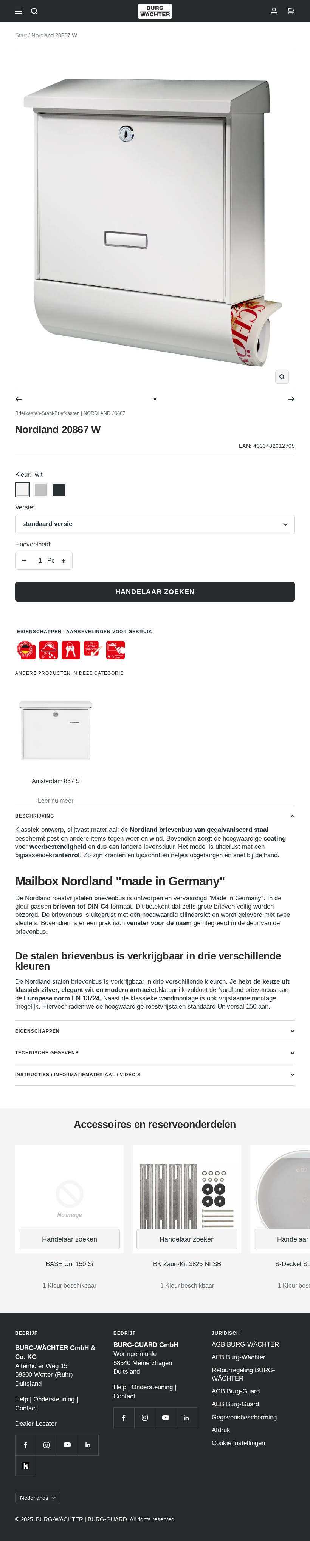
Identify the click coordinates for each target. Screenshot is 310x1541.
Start (21, 35)
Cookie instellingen (238, 1443)
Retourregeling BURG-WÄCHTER (243, 1374)
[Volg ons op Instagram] (46, 1445)
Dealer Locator (36, 1423)
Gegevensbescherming (244, 1417)
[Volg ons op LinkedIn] (88, 1445)
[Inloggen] (274, 11)
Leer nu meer (55, 800)
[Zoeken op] (34, 11)
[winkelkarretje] (291, 11)
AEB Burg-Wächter (238, 1357)
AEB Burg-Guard (235, 1404)
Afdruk (221, 1430)
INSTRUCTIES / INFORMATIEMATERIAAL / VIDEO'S (78, 1074)
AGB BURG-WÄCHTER (245, 1344)
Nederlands (34, 1498)
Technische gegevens (47, 1052)
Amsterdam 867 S (56, 781)
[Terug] (18, 399)
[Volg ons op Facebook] (25, 1445)
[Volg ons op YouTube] (67, 1445)
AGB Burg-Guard (236, 1391)
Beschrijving (34, 816)
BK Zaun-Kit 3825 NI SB (187, 1264)
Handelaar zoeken (155, 591)
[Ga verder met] (291, 399)
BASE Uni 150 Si (69, 1264)
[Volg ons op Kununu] (25, 1465)
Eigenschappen (37, 1031)
